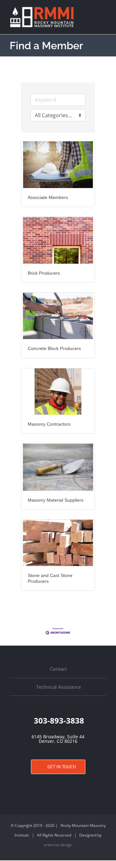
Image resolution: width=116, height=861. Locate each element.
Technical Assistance (58, 687)
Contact (58, 669)
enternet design (58, 844)
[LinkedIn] (68, 786)
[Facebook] (48, 786)
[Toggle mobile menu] (103, 10)
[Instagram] (58, 786)
